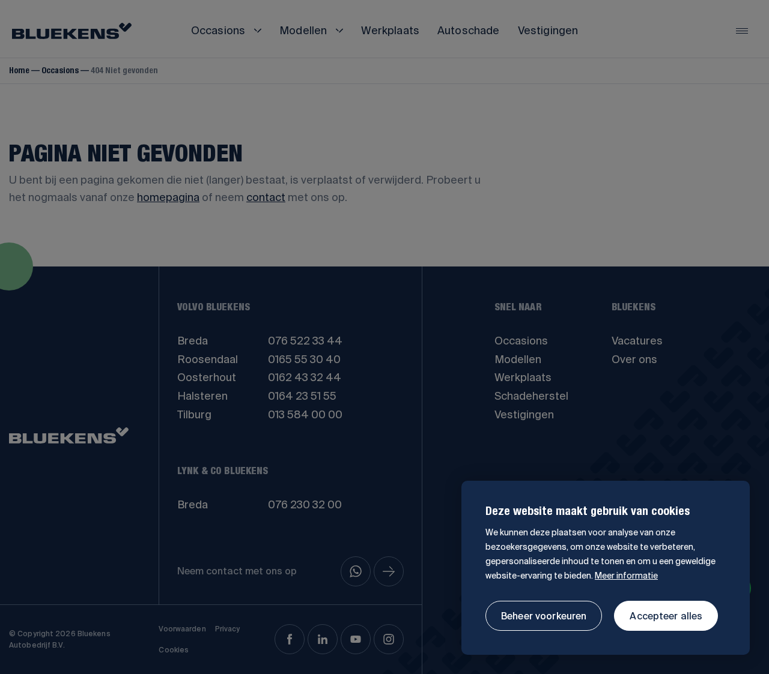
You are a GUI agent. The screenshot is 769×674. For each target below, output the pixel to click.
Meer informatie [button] (626, 575)
